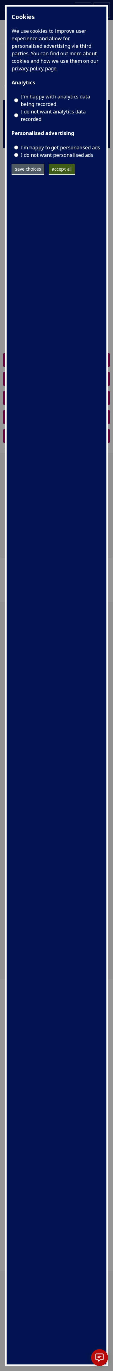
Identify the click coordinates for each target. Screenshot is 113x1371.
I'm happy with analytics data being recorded (55, 100)
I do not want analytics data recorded (53, 115)
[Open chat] (99, 1357)
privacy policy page (34, 68)
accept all (62, 169)
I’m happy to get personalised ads (60, 147)
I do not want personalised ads (57, 155)
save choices (28, 169)
